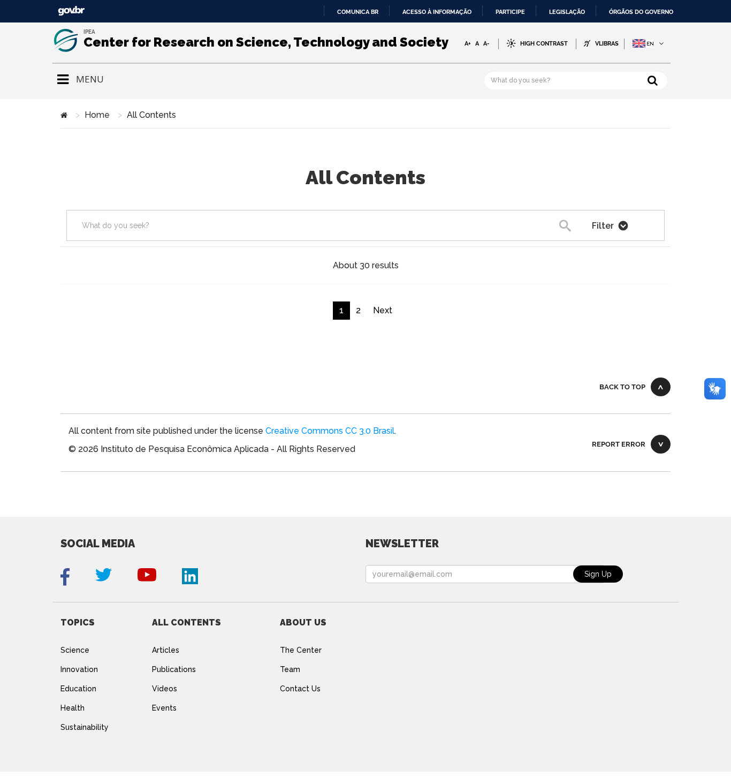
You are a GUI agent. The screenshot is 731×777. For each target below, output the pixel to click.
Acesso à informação (436, 12)
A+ (468, 43)
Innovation (79, 669)
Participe (510, 12)
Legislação (567, 12)
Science (74, 650)
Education (78, 688)
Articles (165, 650)
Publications (174, 669)
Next (382, 310)
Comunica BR (357, 12)
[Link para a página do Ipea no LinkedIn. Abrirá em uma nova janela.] (190, 577)
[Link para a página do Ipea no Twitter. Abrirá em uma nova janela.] (103, 577)
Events (164, 708)
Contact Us (300, 688)
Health (72, 708)
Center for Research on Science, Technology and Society (265, 42)
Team (290, 669)
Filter (604, 226)
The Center (301, 650)
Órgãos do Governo (641, 12)
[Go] (652, 80)
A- (486, 43)
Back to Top (622, 387)
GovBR (71, 11)
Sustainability (84, 727)
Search (583, 228)
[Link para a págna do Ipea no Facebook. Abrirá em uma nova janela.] (65, 577)
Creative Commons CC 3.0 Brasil (329, 431)
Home (97, 115)
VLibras (607, 43)
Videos (164, 688)
